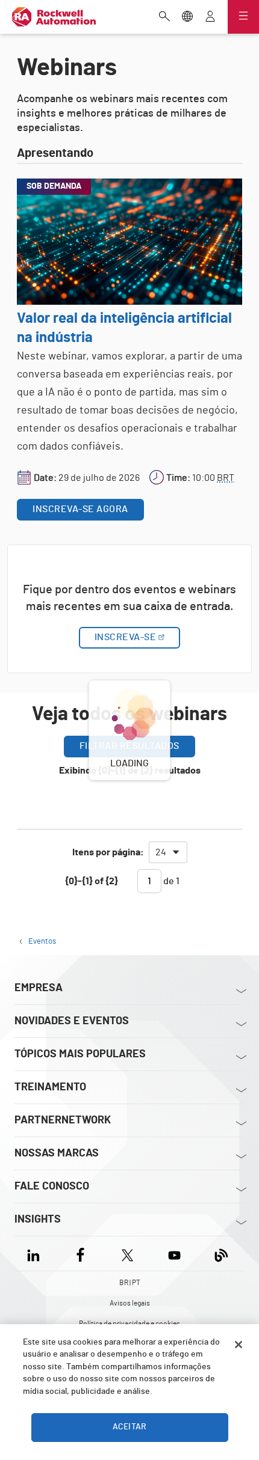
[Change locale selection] (187, 17)
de (170, 881)
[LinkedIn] (35, 1253)
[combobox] (168, 852)
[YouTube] (174, 1253)
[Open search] (164, 17)
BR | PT (129, 1282)
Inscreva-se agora (80, 509)
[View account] (210, 17)
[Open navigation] (243, 17)
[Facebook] (80, 1253)
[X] (127, 1253)
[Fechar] (238, 1344)
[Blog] (221, 1253)
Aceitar (129, 1427)
